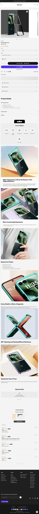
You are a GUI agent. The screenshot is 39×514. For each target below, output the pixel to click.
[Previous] (1, 1)
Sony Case (32, 481)
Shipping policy (22, 512)
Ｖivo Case (32, 484)
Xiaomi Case (32, 486)
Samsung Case (32, 474)
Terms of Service (3, 480)
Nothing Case (32, 480)
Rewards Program (23, 477)
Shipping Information (14, 480)
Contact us (3, 477)
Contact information (27, 512)
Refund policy (11, 512)
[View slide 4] (21, 399)
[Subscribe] (20, 497)
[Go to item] (16, 39)
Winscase (19, 5)
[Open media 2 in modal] (27, 12)
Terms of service (18, 512)
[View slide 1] (17, 399)
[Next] (38, 1)
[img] (4, 427)
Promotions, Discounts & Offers (14, 482)
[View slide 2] (19, 399)
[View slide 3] (20, 399)
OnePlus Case (32, 478)
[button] (3, 46)
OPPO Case (32, 487)
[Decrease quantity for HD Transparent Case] (2, 63)
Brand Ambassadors (23, 474)
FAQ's (12, 474)
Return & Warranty (14, 478)
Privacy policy (14, 512)
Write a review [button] (19, 421)
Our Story (2, 474)
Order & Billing (13, 477)
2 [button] (18, 463)
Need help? (36, 71)
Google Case (32, 477)
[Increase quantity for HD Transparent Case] (6, 63)
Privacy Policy (3, 478)
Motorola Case (32, 483)
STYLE (2, 48)
